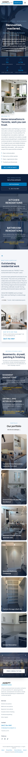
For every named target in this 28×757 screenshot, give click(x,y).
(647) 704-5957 (15, 188)
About (2, 750)
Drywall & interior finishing (7, 712)
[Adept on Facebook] (2, 739)
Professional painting (6, 714)
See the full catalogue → (14, 429)
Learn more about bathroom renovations (14, 242)
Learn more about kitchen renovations (14, 214)
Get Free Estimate (14, 184)
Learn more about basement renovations (12, 388)
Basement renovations (7, 709)
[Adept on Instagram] (5, 739)
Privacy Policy (9, 750)
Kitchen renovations (6, 704)
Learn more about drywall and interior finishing (13, 412)
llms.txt (25, 750)
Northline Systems (19, 752)
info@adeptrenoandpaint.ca (8, 728)
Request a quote (18, 2)
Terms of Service (17, 750)
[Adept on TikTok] (7, 739)
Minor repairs (4, 717)
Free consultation (14, 671)
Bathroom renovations (7, 706)
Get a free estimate (10, 167)
